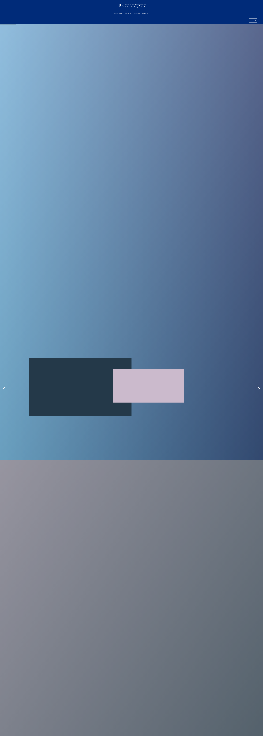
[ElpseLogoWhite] (132, 4)
